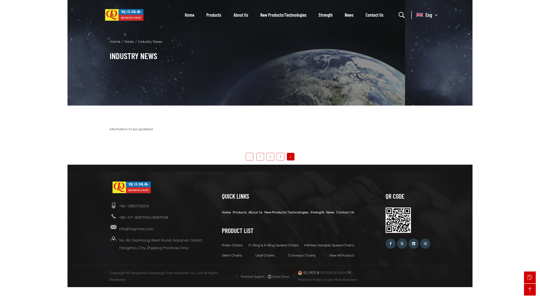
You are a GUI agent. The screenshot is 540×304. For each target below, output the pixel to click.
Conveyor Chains (302, 255)
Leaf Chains (265, 255)
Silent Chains (232, 255)
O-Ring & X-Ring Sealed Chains (273, 245)
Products (213, 15)
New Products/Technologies (283, 15)
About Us (241, 15)
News (349, 15)
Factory (240, 23)
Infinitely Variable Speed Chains (329, 245)
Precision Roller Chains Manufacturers (327, 280)
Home (189, 15)
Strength (326, 15)
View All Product (341, 255)
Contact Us (374, 15)
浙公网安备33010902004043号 (327, 273)
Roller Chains (232, 245)
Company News (358, 23)
